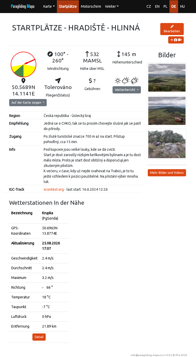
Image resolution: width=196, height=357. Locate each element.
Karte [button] (47, 6)
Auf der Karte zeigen (26, 102)
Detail (39, 337)
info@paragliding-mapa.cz (146, 355)
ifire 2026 (181, 355)
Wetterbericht (125, 89)
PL (165, 6)
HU (182, 6)
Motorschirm (91, 6)
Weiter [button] (110, 6)
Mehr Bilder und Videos (167, 172)
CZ (148, 6)
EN (157, 6)
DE (174, 6)
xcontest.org (54, 189)
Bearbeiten (172, 31)
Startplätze (68, 6)
